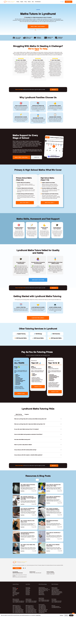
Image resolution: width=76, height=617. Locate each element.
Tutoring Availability (50, 571)
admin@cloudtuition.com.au (18, 572)
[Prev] (34, 480)
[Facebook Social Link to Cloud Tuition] (25, 568)
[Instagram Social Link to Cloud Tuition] (23, 568)
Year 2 (24, 141)
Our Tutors (14, 590)
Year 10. (27, 141)
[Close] (74, 615)
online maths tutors (18, 149)
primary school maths (35, 141)
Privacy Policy (15, 594)
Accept (71, 615)
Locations (14, 591)
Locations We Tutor (29, 595)
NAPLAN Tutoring (41, 594)
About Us (14, 587)
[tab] (18, 414)
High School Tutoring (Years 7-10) (44, 589)
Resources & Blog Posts (38, 476)
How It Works (15, 589)
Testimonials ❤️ (15, 588)
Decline (66, 615)
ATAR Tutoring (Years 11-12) (43, 590)
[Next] (42, 480)
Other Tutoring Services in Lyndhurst (38, 328)
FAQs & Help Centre (16, 592)
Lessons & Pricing (16, 584)
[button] (18, 2)
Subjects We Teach (42, 587)
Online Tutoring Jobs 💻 (42, 584)
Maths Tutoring (41, 592)
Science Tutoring (41, 593)
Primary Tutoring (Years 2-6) (43, 588)
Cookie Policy (38, 615)
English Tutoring (41, 591)
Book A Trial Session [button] (55, 584)
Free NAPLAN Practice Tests (56, 607)
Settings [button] (61, 615)
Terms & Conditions (16, 593)
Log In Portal (28, 584)
